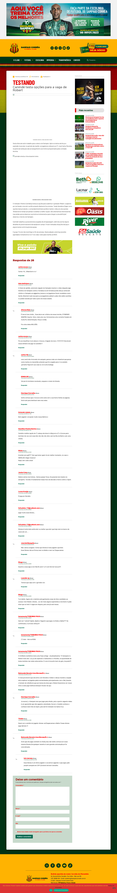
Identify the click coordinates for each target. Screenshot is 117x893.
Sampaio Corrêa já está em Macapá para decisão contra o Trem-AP (94, 145)
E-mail (18, 816)
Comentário (20, 785)
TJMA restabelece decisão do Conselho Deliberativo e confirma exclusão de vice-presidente (94, 156)
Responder (21, 275)
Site (17, 823)
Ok (51, 890)
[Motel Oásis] (89, 104)
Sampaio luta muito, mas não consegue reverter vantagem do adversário (94, 136)
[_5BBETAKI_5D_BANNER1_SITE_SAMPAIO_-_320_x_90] (89, 206)
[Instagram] (52, 48)
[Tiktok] (68, 48)
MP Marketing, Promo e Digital (66, 883)
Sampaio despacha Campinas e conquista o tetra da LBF (93, 127)
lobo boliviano (23, 283)
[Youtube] (64, 48)
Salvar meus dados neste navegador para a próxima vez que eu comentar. (39, 831)
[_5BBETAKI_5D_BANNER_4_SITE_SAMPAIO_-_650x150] (42, 255)
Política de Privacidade (61, 890)
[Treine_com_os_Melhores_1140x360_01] (58, 35)
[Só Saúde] (89, 237)
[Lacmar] (89, 195)
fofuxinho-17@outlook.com (29, 508)
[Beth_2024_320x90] (89, 185)
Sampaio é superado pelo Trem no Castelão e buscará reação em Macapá (94, 164)
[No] (114, 888)
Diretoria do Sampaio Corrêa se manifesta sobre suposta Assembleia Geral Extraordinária (94, 119)
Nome (18, 808)
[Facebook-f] (56, 48)
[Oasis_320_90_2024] (89, 216)
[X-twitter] (60, 48)
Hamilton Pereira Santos (27, 429)
